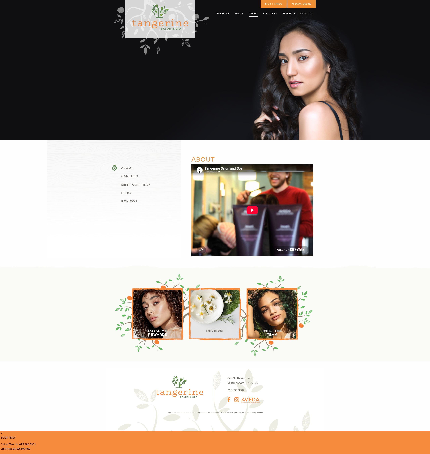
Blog (126, 193)
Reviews (129, 201)
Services (222, 13)
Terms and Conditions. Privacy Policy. (216, 412)
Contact (306, 13)
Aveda (238, 13)
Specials (288, 13)
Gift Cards (275, 4)
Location (270, 13)
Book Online (303, 4)
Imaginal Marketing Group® (252, 412)
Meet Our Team (136, 184)
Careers (129, 176)
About (253, 13)
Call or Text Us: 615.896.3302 (18, 444)
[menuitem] (222, 14)
